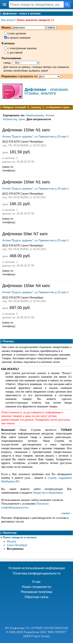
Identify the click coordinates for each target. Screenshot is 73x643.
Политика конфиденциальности (36, 573)
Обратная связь (36, 597)
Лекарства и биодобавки (48, 492)
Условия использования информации (36, 568)
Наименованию (35, 115)
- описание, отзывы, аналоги (47, 91)
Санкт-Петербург (17, 545)
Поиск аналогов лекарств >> (35, 20)
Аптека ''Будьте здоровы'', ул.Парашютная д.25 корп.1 (35, 136)
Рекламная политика (36, 592)
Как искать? (8, 20)
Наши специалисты (36, 587)
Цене (22, 119)
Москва (11, 541)
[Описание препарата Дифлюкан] (12, 97)
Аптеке (50, 115)
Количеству (10, 119)
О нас (36, 581)
